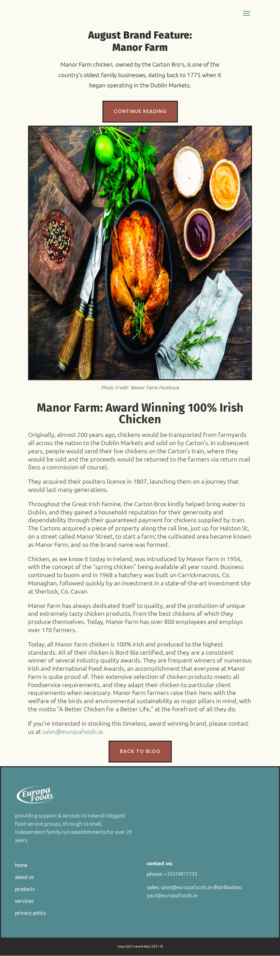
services (24, 901)
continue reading (140, 111)
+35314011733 (180, 873)
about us (24, 877)
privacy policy (30, 913)
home (21, 865)
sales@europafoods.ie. (73, 731)
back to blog (140, 751)
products (25, 889)
